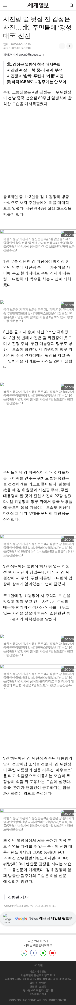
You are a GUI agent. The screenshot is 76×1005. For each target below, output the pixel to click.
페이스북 (33, 953)
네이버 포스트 (43, 953)
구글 (24, 953)
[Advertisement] (38, 150)
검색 (71, 5)
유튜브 (52, 953)
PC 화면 (38, 965)
